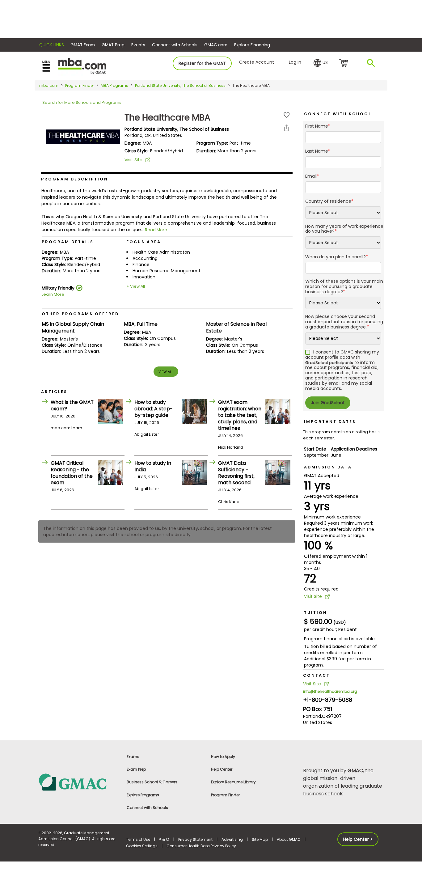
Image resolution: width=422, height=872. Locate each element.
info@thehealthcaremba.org (330, 691)
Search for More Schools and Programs (81, 102)
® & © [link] (164, 839)
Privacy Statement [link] (195, 839)
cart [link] (344, 63)
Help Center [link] (221, 769)
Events (138, 45)
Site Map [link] (260, 839)
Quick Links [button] (51, 45)
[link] (78, 781)
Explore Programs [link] (143, 795)
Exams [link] (133, 756)
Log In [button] (295, 62)
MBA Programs (114, 85)
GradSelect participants (329, 362)
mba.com (48, 85)
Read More (156, 229)
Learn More (53, 294)
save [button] (287, 115)
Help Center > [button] (358, 839)
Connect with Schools (174, 45)
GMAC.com (215, 45)
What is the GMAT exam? (72, 405)
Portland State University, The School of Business (180, 85)
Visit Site (133, 160)
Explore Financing (252, 45)
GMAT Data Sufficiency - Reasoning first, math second (236, 472)
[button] (321, 63)
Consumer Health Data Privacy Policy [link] (201, 846)
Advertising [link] (232, 839)
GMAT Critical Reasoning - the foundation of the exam (72, 472)
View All (165, 371)
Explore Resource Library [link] (233, 782)
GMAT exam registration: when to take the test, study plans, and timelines (239, 415)
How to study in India (152, 466)
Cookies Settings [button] (142, 846)
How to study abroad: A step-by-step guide (153, 409)
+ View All (135, 286)
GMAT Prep (113, 45)
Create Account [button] (256, 62)
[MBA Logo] (82, 65)
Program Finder (79, 85)
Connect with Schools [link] (147, 807)
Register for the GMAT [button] (202, 63)
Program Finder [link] (225, 795)
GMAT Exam (82, 45)
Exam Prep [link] (136, 769)
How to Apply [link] (223, 756)
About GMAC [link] (289, 839)
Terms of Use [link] (138, 839)
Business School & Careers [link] (152, 782)
